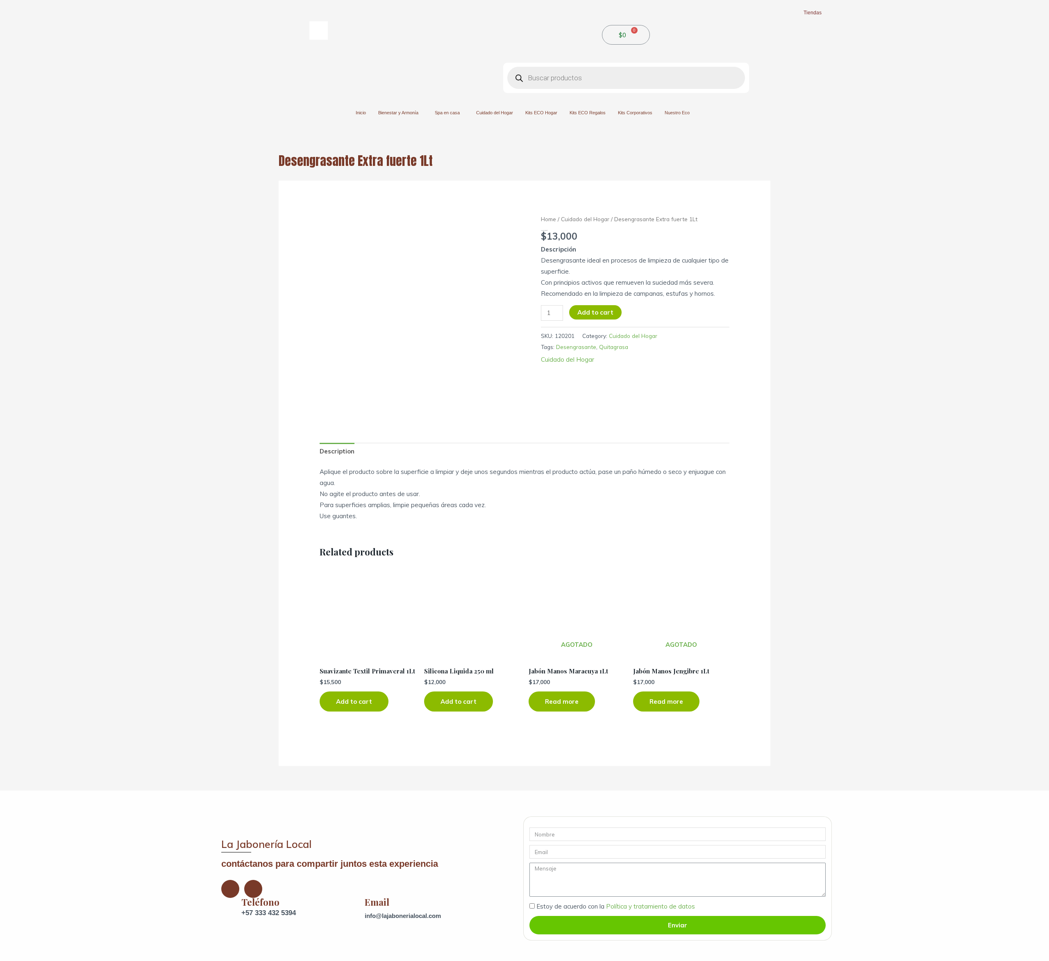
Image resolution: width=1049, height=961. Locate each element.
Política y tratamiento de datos (650, 906)
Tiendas (813, 13)
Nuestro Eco (677, 112)
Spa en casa (447, 112)
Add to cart (595, 312)
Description (337, 451)
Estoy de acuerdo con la (615, 906)
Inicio (361, 112)
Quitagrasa (613, 346)
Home (548, 218)
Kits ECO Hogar (541, 112)
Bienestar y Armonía (398, 112)
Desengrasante (576, 346)
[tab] (337, 451)
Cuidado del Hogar (494, 112)
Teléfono (260, 902)
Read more (562, 701)
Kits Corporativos (635, 112)
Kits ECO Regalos (588, 112)
